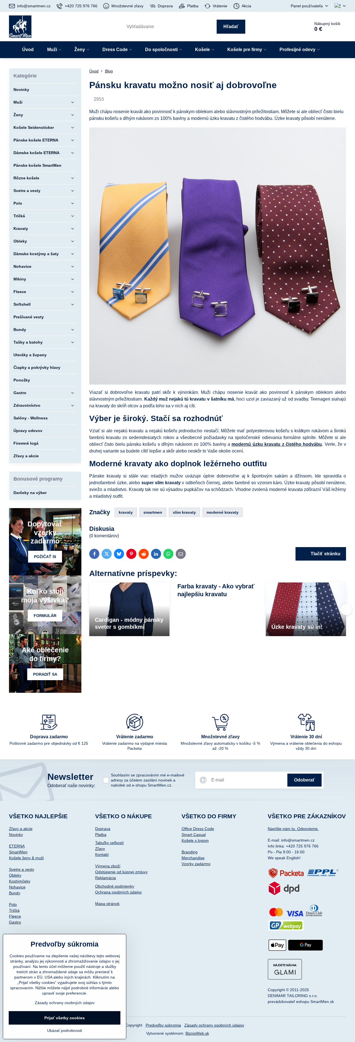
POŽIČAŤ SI (45, 556)
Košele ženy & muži (26, 858)
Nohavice (17, 887)
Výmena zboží (107, 866)
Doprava (102, 828)
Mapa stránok (107, 903)
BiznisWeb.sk (197, 1033)
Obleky (15, 875)
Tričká (14, 910)
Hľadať (231, 26)
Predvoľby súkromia (163, 1025)
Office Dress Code (198, 828)
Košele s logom (195, 840)
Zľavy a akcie (21, 828)
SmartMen (18, 852)
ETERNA (17, 846)
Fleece (15, 916)
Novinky (16, 834)
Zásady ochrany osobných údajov (214, 1025)
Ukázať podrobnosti (64, 1030)
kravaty (126, 512)
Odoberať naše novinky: (71, 785)
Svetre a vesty (21, 869)
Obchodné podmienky (114, 886)
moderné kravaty (223, 512)
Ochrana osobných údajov (118, 892)
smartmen (152, 512)
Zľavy (100, 848)
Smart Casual (194, 834)
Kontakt (102, 854)
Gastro (15, 922)
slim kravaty (184, 512)
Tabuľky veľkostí (109, 842)
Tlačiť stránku (325, 553)
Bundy (14, 893)
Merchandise (193, 858)
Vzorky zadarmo (196, 864)
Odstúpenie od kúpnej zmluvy (121, 872)
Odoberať (304, 780)
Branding (190, 852)
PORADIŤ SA (45, 674)
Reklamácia (105, 878)
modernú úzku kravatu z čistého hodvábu (277, 444)
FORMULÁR (45, 615)
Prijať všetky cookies (64, 1018)
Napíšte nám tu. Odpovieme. (293, 828)
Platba (100, 834)
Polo (13, 904)
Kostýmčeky (19, 881)
